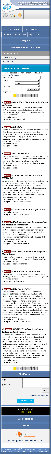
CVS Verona (8, 61)
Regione (5, 83)
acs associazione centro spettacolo (24, 209)
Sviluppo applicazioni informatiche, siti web (25, 440)
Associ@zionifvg (9, 57)
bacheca (34, 29)
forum (17, 34)
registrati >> (25, 400)
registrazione (14, 75)
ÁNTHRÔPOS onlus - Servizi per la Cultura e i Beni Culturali (23, 330)
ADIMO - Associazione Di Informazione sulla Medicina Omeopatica (24, 223)
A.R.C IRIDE (13, 127)
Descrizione (7, 77)
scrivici (37, 34)
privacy (45, 451)
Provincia (6, 86)
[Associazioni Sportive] (12, 18)
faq (30, 34)
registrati (17, 29)
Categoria (6, 80)
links (24, 34)
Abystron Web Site (16, 153)
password (6, 384)
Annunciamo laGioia (17, 288)
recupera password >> (39, 395)
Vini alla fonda (18, 451)
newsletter (7, 34)
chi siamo (7, 29)
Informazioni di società (33, 451)
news (26, 29)
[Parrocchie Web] (20, 18)
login (4, 380)
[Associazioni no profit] (5, 18)
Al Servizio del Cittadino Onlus (22, 271)
